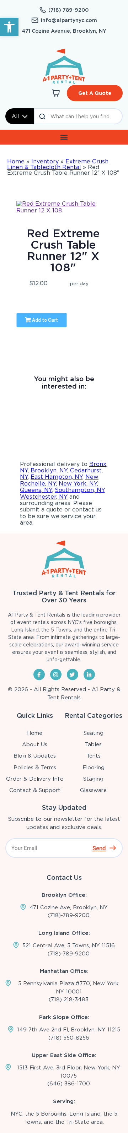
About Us (34, 744)
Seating (93, 733)
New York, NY (78, 483)
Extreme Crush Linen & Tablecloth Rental (57, 164)
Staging (93, 779)
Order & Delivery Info (35, 779)
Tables (93, 744)
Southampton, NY (80, 490)
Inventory (45, 161)
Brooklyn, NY (49, 470)
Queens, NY (36, 490)
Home (16, 161)
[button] (9, 27)
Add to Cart (44, 320)
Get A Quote (94, 93)
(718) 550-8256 (68, 1038)
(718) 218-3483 (69, 999)
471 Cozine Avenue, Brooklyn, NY (64, 31)
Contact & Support (34, 790)
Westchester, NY (44, 496)
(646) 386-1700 (68, 1083)
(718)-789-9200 (69, 915)
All (15, 116)
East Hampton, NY (56, 476)
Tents (93, 756)
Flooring (93, 767)
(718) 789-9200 (68, 10)
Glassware (93, 790)
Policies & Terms (35, 767)
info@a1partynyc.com (69, 20)
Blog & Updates (35, 756)
